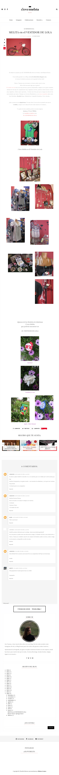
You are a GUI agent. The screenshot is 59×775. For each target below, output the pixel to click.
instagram (21, 739)
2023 (8, 672)
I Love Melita (23, 36)
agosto (10, 702)
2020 (8, 677)
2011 (8, 692)
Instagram (18, 20)
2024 (8, 670)
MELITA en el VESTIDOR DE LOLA (17, 712)
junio (9, 705)
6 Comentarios (36, 36)
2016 (8, 683)
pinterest (40, 739)
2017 (8, 682)
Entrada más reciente (24, 609)
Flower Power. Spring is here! (15, 713)
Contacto (48, 20)
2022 (8, 673)
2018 (8, 680)
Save (4, 48)
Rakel (10, 517)
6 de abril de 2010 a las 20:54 (20, 568)
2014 (8, 687)
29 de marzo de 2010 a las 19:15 (22, 495)
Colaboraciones (29, 20)
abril (9, 708)
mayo (9, 707)
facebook (30, 739)
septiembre (11, 700)
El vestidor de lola (29, 28)
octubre (10, 698)
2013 (8, 688)
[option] (11, 446)
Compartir (17, 428)
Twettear (26, 428)
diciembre (11, 695)
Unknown (11, 474)
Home (11, 20)
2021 (8, 675)
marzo (10, 710)
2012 (8, 690)
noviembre (11, 697)
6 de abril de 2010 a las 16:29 (21, 551)
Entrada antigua (36, 609)
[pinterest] (3, 9)
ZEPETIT (11, 568)
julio (9, 703)
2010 (8, 693)
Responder (11, 489)
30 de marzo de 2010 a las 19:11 (21, 529)
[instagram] (5, 9)
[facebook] (8, 9)
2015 (8, 685)
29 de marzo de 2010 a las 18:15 (22, 474)
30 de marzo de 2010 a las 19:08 (20, 517)
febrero (10, 715)
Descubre (39, 20)
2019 (8, 678)
